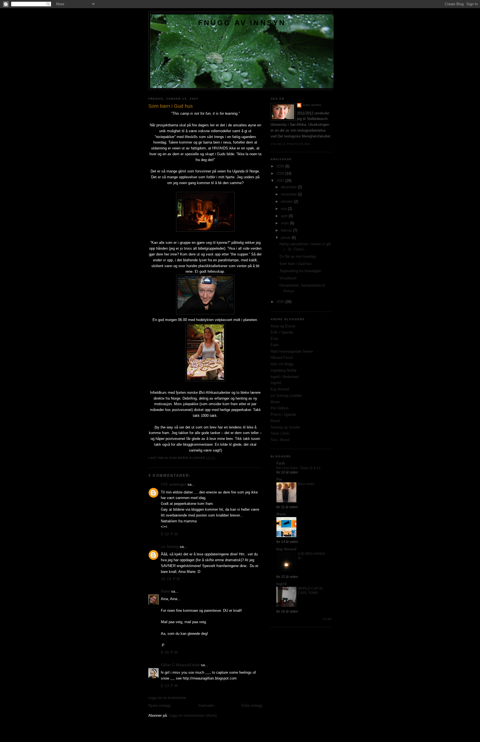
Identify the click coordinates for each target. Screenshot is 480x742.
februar (287, 230)
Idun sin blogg (282, 364)
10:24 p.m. (171, 579)
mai (284, 209)
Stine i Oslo (280, 433)
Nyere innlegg (159, 705)
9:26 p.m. (170, 652)
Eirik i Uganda (282, 332)
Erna (274, 339)
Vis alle (327, 618)
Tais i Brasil (280, 440)
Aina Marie (312, 105)
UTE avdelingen (173, 484)
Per (279, 479)
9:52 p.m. (170, 534)
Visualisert (287, 278)
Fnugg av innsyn (242, 23)
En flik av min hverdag (297, 256)
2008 (280, 173)
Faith (275, 345)
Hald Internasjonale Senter (292, 351)
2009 (280, 166)
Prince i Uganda (283, 414)
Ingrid (281, 584)
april (285, 216)
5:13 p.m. (170, 686)
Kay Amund (280, 389)
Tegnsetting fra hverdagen (300, 271)
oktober (287, 201)
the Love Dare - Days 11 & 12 (298, 468)
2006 (280, 302)
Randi (275, 421)
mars (285, 223)
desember (289, 187)
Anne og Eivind (283, 326)
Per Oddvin (280, 408)
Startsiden (206, 705)
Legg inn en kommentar (167, 698)
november (289, 194)
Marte (165, 591)
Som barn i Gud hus (295, 264)
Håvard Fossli (282, 357)
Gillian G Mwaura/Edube (180, 665)
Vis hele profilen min (290, 144)
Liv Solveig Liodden (286, 395)
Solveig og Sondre (285, 427)
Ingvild (276, 383)
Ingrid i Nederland (285, 377)
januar (286, 237)
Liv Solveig (170, 547)
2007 (280, 181)
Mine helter (306, 484)
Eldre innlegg (251, 705)
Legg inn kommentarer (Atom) (193, 715)
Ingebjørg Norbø (283, 370)
